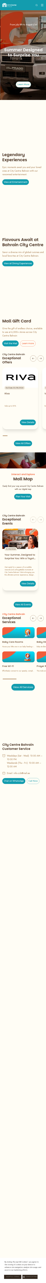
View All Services (23, 687)
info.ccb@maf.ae (22, 773)
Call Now (33, 781)
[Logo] (9, 5)
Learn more (28, 343)
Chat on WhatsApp (14, 781)
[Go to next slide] (41, 358)
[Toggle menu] (42, 5)
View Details (27, 422)
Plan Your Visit (23, 496)
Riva (7, 393)
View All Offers (23, 443)
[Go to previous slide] (33, 358)
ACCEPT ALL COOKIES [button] (12, 1277)
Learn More (23, 84)
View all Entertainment (15, 182)
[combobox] (37, 5)
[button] (30, 1277)
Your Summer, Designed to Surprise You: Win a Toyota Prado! (20, 556)
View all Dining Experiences (18, 263)
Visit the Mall (10, 343)
